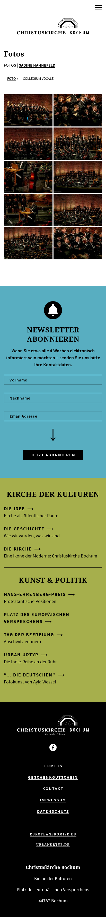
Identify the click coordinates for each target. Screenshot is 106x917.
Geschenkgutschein (53, 777)
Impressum (53, 799)
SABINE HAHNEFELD (37, 65)
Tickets (53, 765)
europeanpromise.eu (53, 834)
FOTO (11, 78)
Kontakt (53, 788)
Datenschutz (53, 811)
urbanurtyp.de (53, 844)
